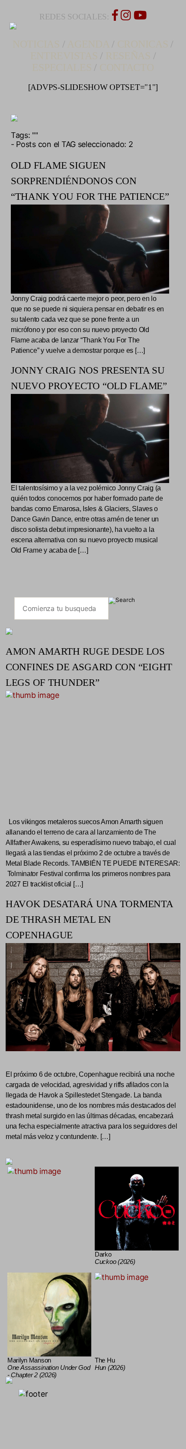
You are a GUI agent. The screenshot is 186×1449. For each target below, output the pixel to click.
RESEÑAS (128, 55)
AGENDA (88, 44)
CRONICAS (142, 44)
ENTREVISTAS (64, 55)
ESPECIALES (61, 67)
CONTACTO (126, 67)
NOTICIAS (36, 44)
